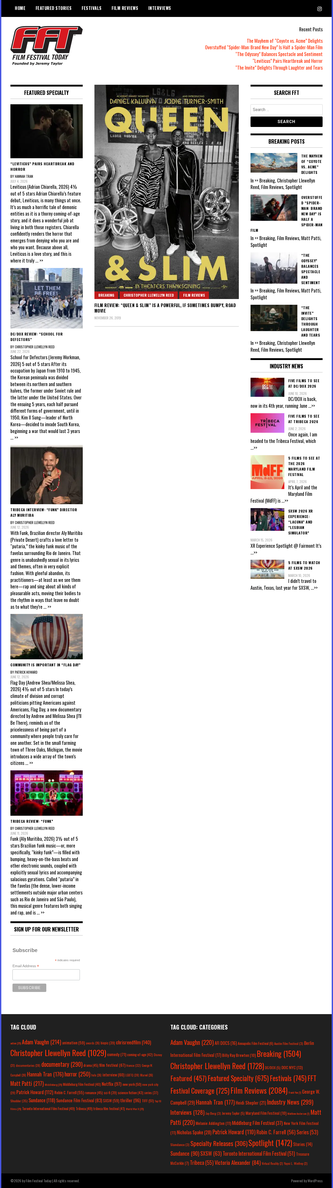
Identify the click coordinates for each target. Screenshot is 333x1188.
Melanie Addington (213, 1123)
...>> (311, 405)
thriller (130, 1100)
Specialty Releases (218, 1143)
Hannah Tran (45, 1074)
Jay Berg (213, 1113)
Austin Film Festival (288, 1043)
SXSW (111, 1100)
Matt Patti (27, 1083)
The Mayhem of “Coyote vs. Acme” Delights (285, 40)
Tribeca (84, 1108)
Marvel (146, 1075)
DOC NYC (292, 1067)
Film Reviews (125, 8)
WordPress (315, 1180)
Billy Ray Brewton (239, 1055)
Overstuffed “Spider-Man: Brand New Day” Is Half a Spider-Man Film (264, 47)
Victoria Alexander (238, 1162)
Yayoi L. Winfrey (296, 1163)
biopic (108, 1042)
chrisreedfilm (133, 1042)
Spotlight (270, 1142)
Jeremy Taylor (233, 1113)
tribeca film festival (109, 1108)
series (151, 1092)
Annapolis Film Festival (255, 1043)
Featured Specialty (238, 1078)
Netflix (111, 1083)
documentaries (28, 1065)
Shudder (19, 1100)
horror (77, 1074)
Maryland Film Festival (266, 1113)
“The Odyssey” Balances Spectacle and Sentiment (279, 54)
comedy (116, 1054)
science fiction (130, 1092)
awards (93, 1043)
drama (91, 1065)
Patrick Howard (34, 1091)
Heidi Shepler (251, 1102)
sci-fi (110, 1092)
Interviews (159, 8)
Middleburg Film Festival (82, 1084)
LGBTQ (132, 1075)
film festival (112, 1065)
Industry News (290, 1101)
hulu (96, 1075)
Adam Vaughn (41, 1042)
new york (132, 1084)
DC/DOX (272, 1067)
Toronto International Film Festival (48, 1108)
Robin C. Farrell (69, 1092)
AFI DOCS (226, 1043)
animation (73, 1042)
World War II (135, 1109)
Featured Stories (54, 8)
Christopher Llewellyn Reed (149, 295)
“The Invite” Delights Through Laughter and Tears (279, 67)
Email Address (25, 966)
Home (20, 8)
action (15, 1043)
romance (94, 1092)
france (133, 1065)
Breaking (106, 295)
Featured (188, 1078)
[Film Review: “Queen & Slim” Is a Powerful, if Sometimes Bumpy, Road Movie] (166, 192)
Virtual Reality (272, 1163)
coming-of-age (140, 1054)
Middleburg (53, 1084)
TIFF (148, 1100)
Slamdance (179, 1144)
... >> (39, 260)
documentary (61, 1064)
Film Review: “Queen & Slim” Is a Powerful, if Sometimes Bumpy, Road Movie (165, 308)
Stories (302, 1144)
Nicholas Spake (194, 1132)
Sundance (42, 1100)
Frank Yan (295, 1092)
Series (307, 1132)
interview (113, 1074)
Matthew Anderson (298, 1113)
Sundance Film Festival (79, 1100)
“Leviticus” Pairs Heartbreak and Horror (288, 60)
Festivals (92, 8)
